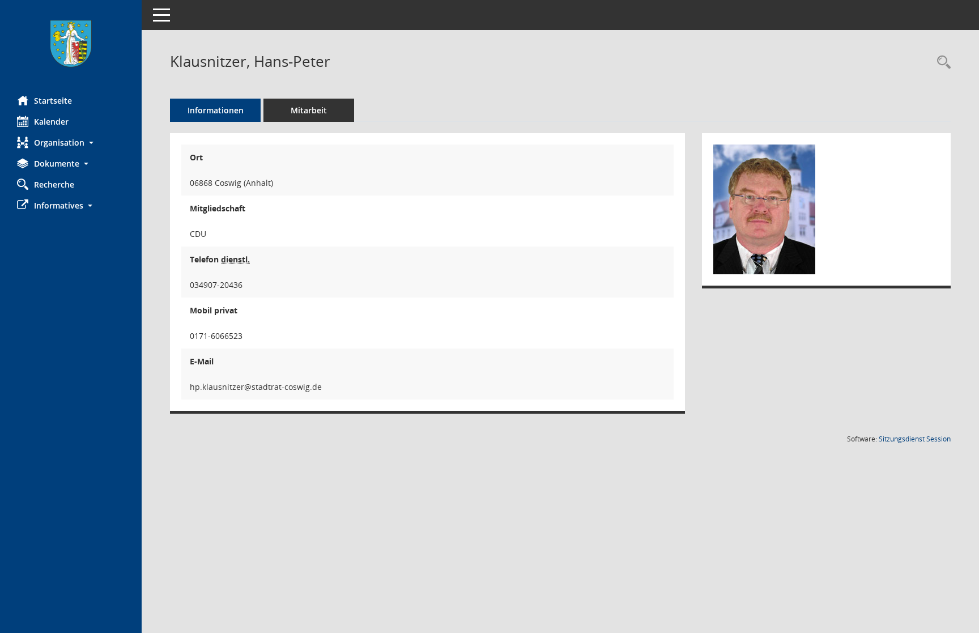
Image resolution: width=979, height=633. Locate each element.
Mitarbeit (309, 110)
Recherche (54, 184)
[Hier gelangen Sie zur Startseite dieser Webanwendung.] (71, 43)
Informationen (216, 110)
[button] (71, 142)
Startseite (53, 100)
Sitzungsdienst (915, 439)
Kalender (51, 121)
